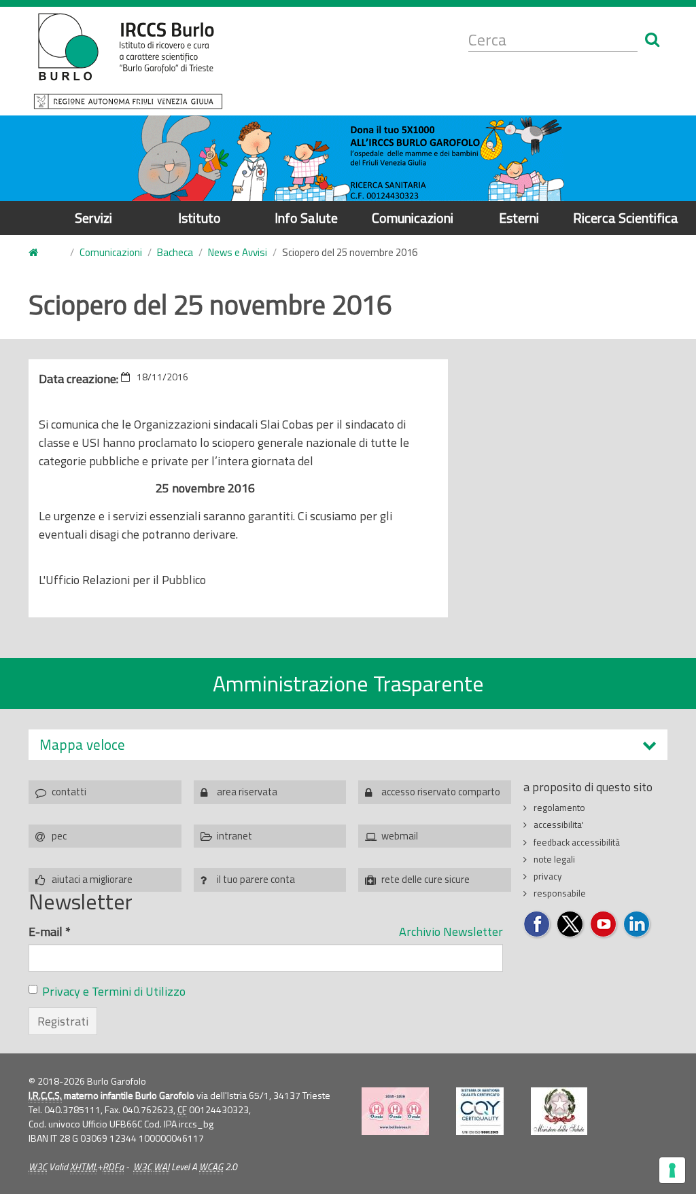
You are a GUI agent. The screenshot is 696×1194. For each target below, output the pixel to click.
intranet (234, 836)
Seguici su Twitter (570, 924)
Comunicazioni (412, 217)
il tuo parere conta (256, 879)
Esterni (519, 217)
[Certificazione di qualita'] (480, 1111)
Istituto (199, 217)
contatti (69, 791)
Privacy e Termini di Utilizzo (114, 991)
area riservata (247, 791)
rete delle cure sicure (425, 879)
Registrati (62, 1021)
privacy (548, 876)
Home (41, 253)
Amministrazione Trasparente (348, 683)
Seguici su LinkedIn (637, 924)
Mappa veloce (82, 745)
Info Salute (306, 217)
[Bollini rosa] (395, 1111)
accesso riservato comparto (440, 791)
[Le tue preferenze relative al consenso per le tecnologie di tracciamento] (672, 1170)
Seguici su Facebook (537, 924)
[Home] (128, 61)
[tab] (348, 744)
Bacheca (175, 252)
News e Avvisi (237, 252)
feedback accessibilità (577, 842)
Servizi (93, 217)
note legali (554, 859)
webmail (399, 836)
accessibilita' (559, 824)
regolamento (559, 807)
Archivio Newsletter (451, 931)
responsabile (560, 893)
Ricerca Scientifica (625, 217)
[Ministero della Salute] (559, 1111)
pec (59, 836)
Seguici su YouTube (604, 924)
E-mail (50, 931)
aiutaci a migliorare (92, 879)
